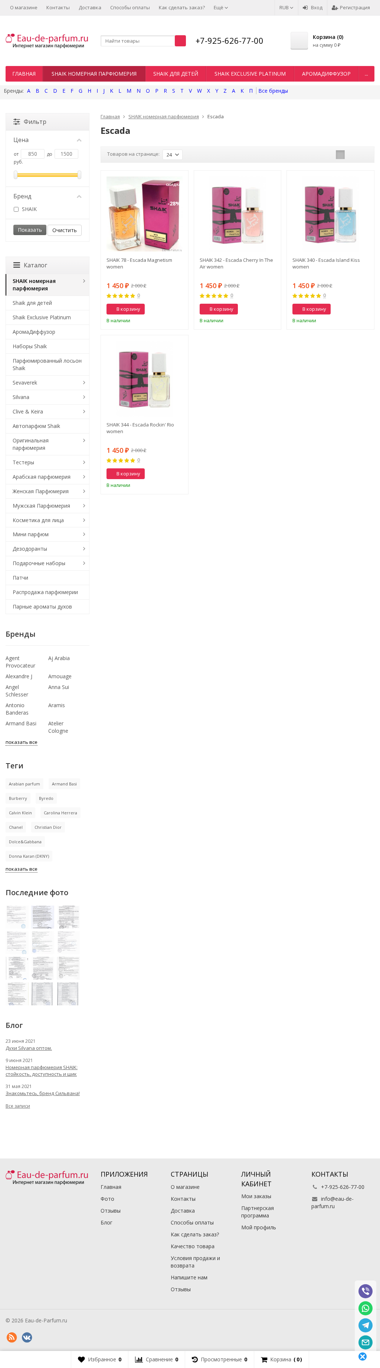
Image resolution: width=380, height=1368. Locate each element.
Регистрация (355, 7)
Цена (21, 140)
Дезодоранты (30, 548)
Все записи (18, 1106)
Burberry (18, 798)
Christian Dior (48, 827)
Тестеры (23, 462)
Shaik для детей (175, 73)
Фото (107, 1198)
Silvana (21, 396)
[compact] (363, 154)
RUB (284, 7)
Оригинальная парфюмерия (31, 444)
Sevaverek (25, 382)
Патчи (20, 577)
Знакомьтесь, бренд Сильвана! (43, 1093)
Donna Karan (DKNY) (29, 856)
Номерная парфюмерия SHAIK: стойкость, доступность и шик (42, 1070)
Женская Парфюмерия (41, 491)
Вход (316, 7)
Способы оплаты (130, 7)
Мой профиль (258, 1227)
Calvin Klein (20, 812)
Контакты (58, 7)
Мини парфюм (31, 534)
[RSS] (11, 1338)
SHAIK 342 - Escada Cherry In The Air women (236, 263)
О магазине (23, 7)
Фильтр (35, 122)
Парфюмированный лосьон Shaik (47, 364)
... (366, 73)
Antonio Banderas (17, 709)
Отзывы (111, 1210)
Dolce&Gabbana (25, 841)
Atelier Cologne (58, 727)
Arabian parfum (24, 784)
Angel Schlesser (17, 690)
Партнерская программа (257, 1211)
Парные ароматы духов (42, 606)
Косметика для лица (38, 520)
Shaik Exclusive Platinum (250, 73)
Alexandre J (19, 676)
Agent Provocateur (20, 662)
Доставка (90, 7)
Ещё (219, 7)
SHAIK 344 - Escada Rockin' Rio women (140, 428)
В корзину (128, 309)
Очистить (64, 230)
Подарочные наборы (39, 563)
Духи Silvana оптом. (29, 1048)
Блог (106, 1222)
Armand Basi (21, 723)
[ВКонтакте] (27, 1338)
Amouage (60, 676)
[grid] (340, 154)
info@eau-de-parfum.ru (332, 1202)
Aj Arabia (59, 658)
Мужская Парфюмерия (41, 505)
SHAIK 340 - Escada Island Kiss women (326, 263)
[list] (351, 154)
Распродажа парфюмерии (45, 592)
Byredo (46, 798)
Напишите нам (189, 1277)
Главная (24, 73)
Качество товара (192, 1246)
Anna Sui (58, 686)
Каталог (35, 265)
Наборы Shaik (30, 346)
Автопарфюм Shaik (36, 425)
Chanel (16, 827)
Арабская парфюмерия (42, 476)
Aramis (56, 705)
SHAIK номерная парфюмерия (94, 73)
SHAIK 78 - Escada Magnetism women (139, 263)
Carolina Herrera (60, 812)
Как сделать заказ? (182, 7)
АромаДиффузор (326, 73)
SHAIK (28, 208)
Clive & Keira (28, 411)
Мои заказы (256, 1196)
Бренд (22, 196)
